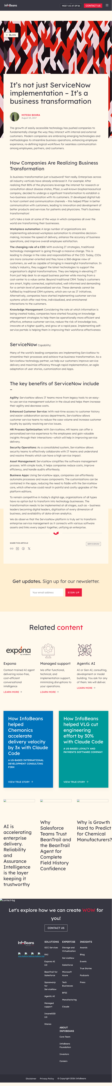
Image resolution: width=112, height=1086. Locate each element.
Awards (83, 947)
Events (83, 961)
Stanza (47, 1024)
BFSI (64, 992)
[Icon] (107, 5)
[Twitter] (28, 955)
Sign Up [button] (73, 592)
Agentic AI (49, 996)
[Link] (19, 801)
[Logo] (26, 943)
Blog (12, 34)
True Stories (86, 968)
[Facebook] (21, 955)
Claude (65, 1006)
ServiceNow (68, 958)
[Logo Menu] (10, 5)
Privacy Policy (47, 1078)
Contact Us (93, 5)
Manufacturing (69, 999)
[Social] (17, 549)
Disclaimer (31, 1078)
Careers (63, 1061)
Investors (64, 1054)
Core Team (65, 1036)
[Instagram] (34, 955)
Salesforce (67, 965)
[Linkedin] (41, 955)
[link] (107, 5)
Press (82, 982)
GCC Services (51, 947)
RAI (46, 954)
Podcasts (84, 975)
